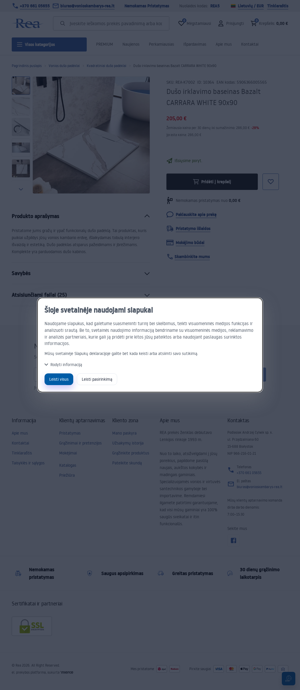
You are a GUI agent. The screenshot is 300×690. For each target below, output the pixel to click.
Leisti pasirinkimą (97, 379)
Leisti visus (59, 379)
